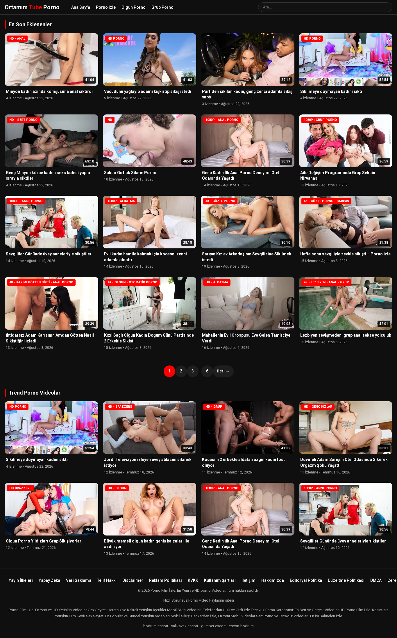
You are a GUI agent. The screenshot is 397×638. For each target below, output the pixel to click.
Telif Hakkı (107, 580)
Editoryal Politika (306, 580)
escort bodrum (241, 626)
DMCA (376, 580)
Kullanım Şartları (220, 580)
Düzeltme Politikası (346, 580)
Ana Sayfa (80, 7)
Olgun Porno (133, 7)
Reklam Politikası (165, 580)
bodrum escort (155, 626)
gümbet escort (213, 626)
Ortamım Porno (32, 7)
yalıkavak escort (184, 626)
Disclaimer (132, 580)
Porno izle (106, 7)
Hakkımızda (272, 580)
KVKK (193, 580)
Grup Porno (162, 7)
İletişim (248, 580)
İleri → (223, 371)
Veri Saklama (78, 580)
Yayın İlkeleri (21, 580)
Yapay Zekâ (49, 580)
